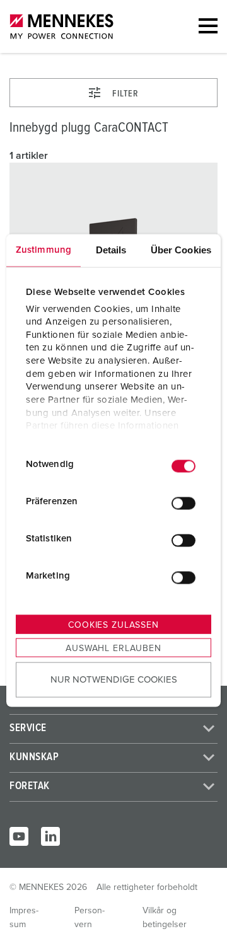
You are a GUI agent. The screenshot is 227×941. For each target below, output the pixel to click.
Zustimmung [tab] (43, 250)
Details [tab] (111, 250)
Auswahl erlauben (113, 648)
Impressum (23, 917)
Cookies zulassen (113, 625)
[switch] (183, 503)
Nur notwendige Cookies (113, 679)
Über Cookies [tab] (181, 250)
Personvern (89, 917)
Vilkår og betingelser (165, 917)
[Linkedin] (50, 836)
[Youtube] (18, 836)
